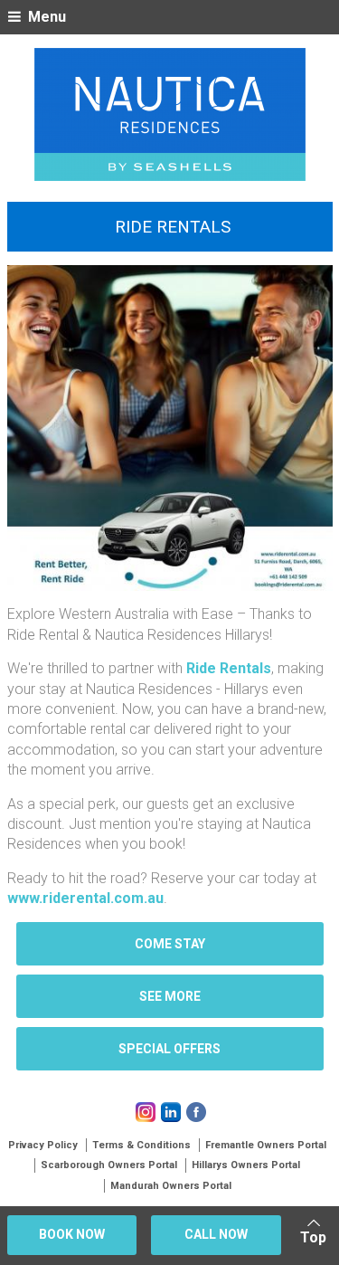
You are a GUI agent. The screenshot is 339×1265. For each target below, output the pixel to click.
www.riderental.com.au (85, 898)
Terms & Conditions (141, 1145)
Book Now (72, 1234)
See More (170, 996)
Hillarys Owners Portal (246, 1165)
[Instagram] (145, 1112)
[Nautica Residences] (170, 114)
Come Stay (170, 944)
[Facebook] (196, 1112)
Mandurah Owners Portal (170, 1186)
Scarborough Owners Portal (109, 1165)
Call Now (216, 1234)
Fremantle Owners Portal (265, 1145)
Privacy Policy (43, 1145)
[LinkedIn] (171, 1112)
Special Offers (169, 1048)
